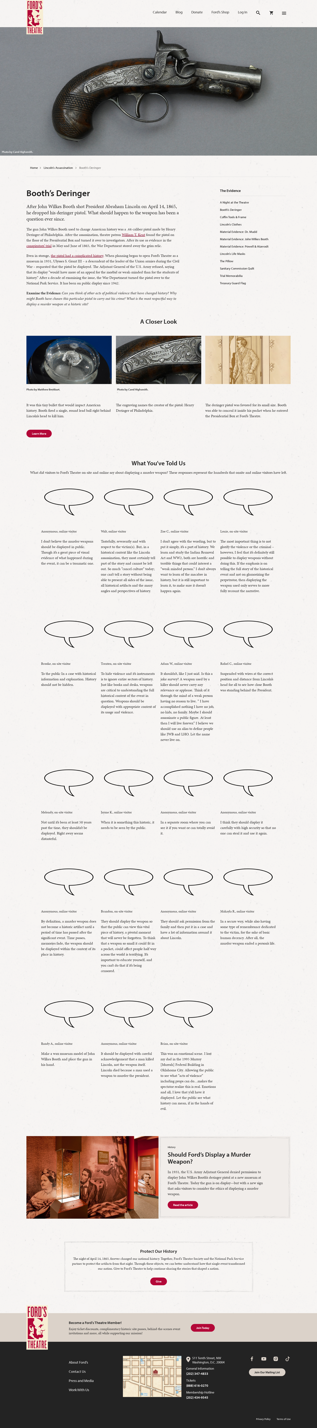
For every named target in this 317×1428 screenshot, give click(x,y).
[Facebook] (252, 1359)
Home (34, 168)
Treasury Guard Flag (233, 283)
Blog (179, 12)
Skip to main (75, 7)
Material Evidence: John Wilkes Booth (244, 239)
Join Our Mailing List (267, 1372)
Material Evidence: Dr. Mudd (238, 232)
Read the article (183, 1205)
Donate (197, 12)
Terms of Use (284, 1419)
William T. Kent (133, 234)
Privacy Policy (263, 1419)
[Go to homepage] (34, 17)
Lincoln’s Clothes (231, 224)
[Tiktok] (288, 1359)
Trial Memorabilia (231, 276)
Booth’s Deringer (90, 168)
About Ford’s (78, 1362)
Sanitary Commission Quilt (237, 268)
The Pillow (226, 261)
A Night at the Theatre (234, 202)
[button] (258, 13)
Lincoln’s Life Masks (232, 254)
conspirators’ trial (39, 245)
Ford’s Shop (220, 12)
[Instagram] (276, 1359)
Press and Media (81, 1380)
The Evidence (230, 190)
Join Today (202, 1328)
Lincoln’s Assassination (59, 168)
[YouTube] (264, 1359)
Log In (242, 12)
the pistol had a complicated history (77, 255)
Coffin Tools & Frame (233, 217)
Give (158, 1281)
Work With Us (79, 1389)
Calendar (160, 12)
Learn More (39, 433)
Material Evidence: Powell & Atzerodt (244, 246)
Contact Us (77, 1371)
